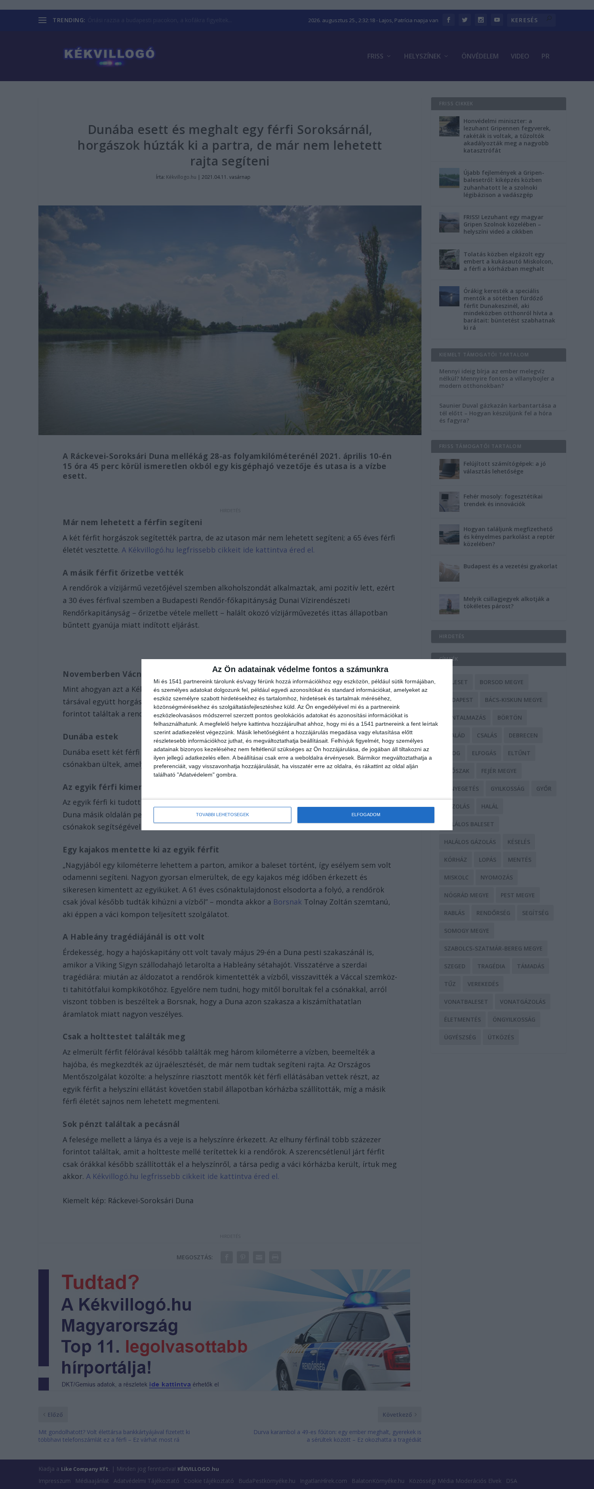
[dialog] (297, 744)
